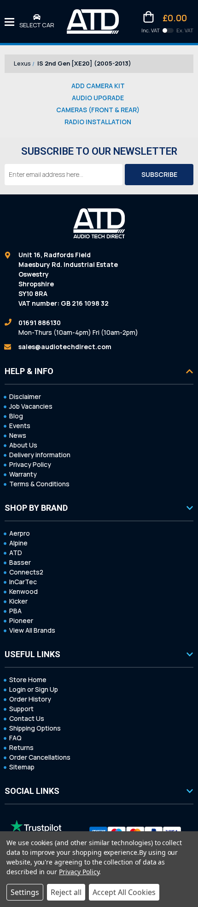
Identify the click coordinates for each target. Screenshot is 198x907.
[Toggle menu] (9, 21)
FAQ (15, 737)
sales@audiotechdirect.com (64, 346)
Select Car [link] (36, 25)
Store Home (28, 679)
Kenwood (23, 591)
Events (19, 425)
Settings (25, 892)
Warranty (23, 474)
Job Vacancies (30, 406)
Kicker (18, 601)
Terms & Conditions (39, 483)
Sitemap (22, 766)
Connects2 (26, 572)
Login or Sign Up (33, 689)
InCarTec (23, 581)
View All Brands (32, 630)
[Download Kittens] (168, 30)
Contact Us (26, 718)
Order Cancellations (39, 757)
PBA (15, 610)
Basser (20, 562)
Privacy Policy (30, 464)
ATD (15, 552)
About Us (23, 445)
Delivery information (39, 454)
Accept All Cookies (124, 892)
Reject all (66, 892)
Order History (30, 699)
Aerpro (19, 533)
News (17, 435)
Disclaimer (25, 396)
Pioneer (21, 620)
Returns (21, 747)
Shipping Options (35, 728)
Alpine (18, 542)
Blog (16, 415)
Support (21, 708)
